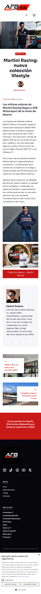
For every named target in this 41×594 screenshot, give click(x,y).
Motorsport (7, 534)
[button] (26, 15)
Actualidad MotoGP (10, 516)
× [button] (39, 555)
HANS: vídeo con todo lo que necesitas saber (11, 367)
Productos (20, 53)
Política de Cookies (23, 576)
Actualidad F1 (8, 512)
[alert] (20, 573)
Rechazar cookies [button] (30, 584)
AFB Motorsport (27, 170)
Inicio (5, 487)
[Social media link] (4, 470)
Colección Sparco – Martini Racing (20, 274)
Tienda (5, 493)
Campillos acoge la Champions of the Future (28, 395)
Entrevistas (7, 522)
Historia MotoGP (9, 531)
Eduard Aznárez (19, 90)
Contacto (6, 496)
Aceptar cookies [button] (10, 584)
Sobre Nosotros (9, 490)
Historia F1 (7, 528)
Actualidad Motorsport (11, 519)
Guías (5, 525)
